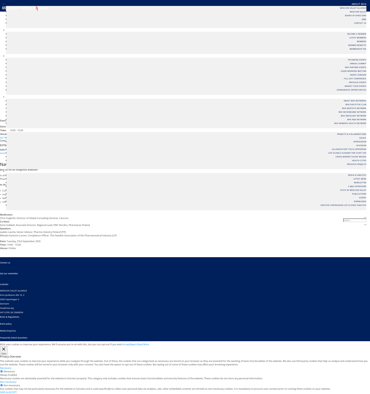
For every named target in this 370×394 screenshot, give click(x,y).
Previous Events (357, 82)
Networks (359, 96)
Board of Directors (355, 15)
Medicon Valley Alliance (353, 8)
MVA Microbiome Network (352, 112)
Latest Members (357, 37)
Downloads (360, 201)
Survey (362, 197)
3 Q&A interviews (357, 186)
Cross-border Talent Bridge (351, 156)
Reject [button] (133, 344)
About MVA (359, 4)
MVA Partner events (355, 67)
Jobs (364, 19)
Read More (143, 344)
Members (361, 41)
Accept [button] (126, 344)
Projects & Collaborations (351, 134)
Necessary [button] (5, 368)
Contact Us (360, 23)
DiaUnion (361, 145)
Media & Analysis (357, 175)
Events (361, 55)
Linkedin (4, 284)
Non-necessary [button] (8, 381)
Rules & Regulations (9, 316)
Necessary (9, 371)
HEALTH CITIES (359, 160)
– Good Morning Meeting (353, 71)
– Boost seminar (357, 75)
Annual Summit (358, 63)
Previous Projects (356, 164)
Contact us (5, 262)
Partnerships (357, 130)
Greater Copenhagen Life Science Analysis (343, 205)
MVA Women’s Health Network (350, 123)
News (362, 171)
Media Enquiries (8, 330)
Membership (358, 30)
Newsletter (360, 182)
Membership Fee (358, 49)
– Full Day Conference (354, 78)
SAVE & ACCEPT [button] (8, 392)
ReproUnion (360, 141)
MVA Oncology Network (353, 116)
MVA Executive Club (356, 104)
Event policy (6, 323)
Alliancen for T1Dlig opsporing (349, 149)
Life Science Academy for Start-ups (347, 153)
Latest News (359, 179)
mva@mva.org (7, 308)
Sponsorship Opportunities (351, 90)
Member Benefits (357, 45)
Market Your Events (355, 86)
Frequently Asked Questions (13, 337)
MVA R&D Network (356, 119)
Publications (359, 194)
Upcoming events (357, 60)
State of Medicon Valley (353, 190)
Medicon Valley (358, 12)
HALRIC (362, 138)
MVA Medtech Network (354, 108)
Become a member (356, 34)
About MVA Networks (355, 101)
